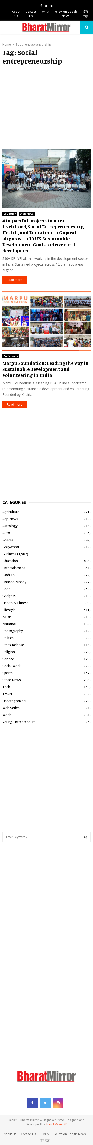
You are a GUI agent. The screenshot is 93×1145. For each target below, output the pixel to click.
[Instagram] (58, 1103)
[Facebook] (32, 1103)
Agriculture (10, 512)
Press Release (13, 644)
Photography (12, 631)
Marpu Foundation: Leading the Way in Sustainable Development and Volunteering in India (45, 369)
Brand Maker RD (56, 1124)
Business (9, 554)
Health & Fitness (15, 602)
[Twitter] (45, 1103)
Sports (7, 672)
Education (10, 213)
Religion (8, 651)
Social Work (11, 356)
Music (6, 617)
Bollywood (10, 547)
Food (6, 589)
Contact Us (31, 14)
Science (8, 659)
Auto (6, 532)
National (9, 624)
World (6, 714)
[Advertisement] (46, 107)
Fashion (8, 574)
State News (27, 213)
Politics (8, 637)
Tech (6, 686)
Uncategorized (14, 701)
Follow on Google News (66, 14)
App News (10, 518)
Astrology (10, 525)
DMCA (45, 12)
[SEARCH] (85, 837)
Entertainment (13, 567)
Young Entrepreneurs (18, 721)
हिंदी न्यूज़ (85, 14)
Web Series (11, 708)
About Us (16, 14)
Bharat (7, 539)
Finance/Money (14, 582)
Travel (7, 694)
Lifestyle (9, 609)
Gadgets (9, 595)
